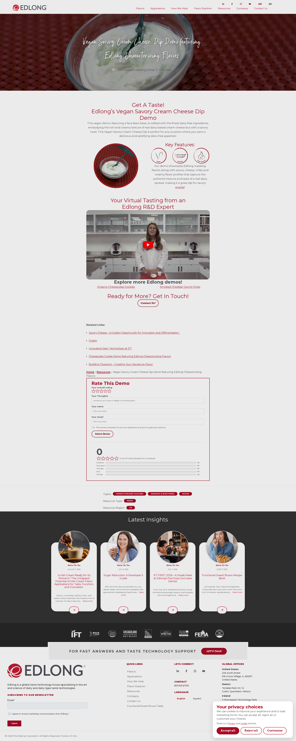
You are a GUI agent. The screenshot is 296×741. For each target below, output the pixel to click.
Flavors (140, 8)
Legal (244, 723)
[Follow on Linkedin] (223, 3)
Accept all (228, 730)
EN (260, 4)
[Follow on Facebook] (232, 3)
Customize (275, 730)
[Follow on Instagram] (241, 3)
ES (270, 4)
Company (242, 8)
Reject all (251, 730)
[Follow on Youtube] (249, 3)
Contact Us (260, 8)
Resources (224, 8)
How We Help (179, 8)
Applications (157, 8)
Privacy (231, 723)
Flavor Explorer (203, 8)
